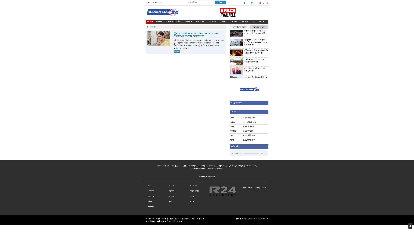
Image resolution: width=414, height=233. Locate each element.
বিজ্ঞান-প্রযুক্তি (194, 191)
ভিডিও (264, 188)
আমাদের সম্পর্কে (247, 188)
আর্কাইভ (151, 207)
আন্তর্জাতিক (212, 21)
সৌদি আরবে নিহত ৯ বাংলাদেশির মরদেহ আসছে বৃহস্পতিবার (256, 51)
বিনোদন (234, 21)
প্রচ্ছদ (151, 21)
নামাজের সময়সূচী (237, 112)
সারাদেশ (188, 21)
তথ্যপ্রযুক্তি (245, 21)
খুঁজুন (220, 2)
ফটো (257, 188)
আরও (261, 21)
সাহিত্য (192, 202)
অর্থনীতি (178, 21)
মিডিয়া (150, 202)
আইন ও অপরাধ (200, 21)
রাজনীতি (169, 21)
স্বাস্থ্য (253, 21)
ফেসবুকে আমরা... (237, 103)
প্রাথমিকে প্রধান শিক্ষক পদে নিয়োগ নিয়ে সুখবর (254, 60)
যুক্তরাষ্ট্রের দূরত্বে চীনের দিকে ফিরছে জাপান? (254, 69)
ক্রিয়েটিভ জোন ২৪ (262, 219)
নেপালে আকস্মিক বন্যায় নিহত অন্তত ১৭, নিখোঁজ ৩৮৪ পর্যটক (255, 32)
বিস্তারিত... (177, 51)
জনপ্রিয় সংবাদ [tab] (259, 27)
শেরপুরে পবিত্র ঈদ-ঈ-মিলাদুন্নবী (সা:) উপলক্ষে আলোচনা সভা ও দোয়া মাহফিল (255, 42)
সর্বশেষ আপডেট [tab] (239, 27)
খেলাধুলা (224, 21)
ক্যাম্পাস (172, 196)
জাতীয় (158, 21)
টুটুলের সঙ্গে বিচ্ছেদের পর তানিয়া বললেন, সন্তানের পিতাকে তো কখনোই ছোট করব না (196, 35)
